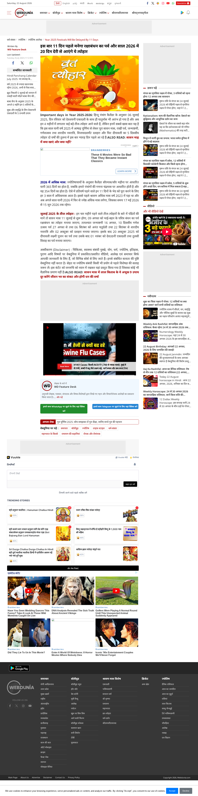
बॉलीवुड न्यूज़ (76, 684)
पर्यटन (73, 708)
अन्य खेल (145, 684)
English (66, 3)
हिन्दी (58, 3)
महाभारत (106, 708)
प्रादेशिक (44, 713)
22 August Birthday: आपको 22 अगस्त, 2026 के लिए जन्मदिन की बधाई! (164, 348)
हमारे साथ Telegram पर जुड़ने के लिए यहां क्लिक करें (115, 406)
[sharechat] (158, 3)
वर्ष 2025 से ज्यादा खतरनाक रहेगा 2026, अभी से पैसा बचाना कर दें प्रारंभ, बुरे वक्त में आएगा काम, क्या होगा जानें (21, 85)
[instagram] (163, 3)
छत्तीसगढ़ (44, 723)
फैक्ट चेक (44, 757)
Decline (185, 791)
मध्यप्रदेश (44, 718)
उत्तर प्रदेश (45, 689)
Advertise (36, 777)
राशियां (164, 698)
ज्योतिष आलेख (35, 39)
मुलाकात (74, 742)
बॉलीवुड (56, 13)
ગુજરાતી (117, 3)
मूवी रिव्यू (74, 698)
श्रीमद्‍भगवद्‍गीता (140, 13)
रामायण (106, 703)
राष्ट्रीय (43, 698)
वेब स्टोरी (74, 693)
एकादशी (106, 684)
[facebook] (148, 3)
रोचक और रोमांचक (91, 433)
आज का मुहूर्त (167, 693)
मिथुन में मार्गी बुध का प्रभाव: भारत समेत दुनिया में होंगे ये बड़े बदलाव (166, 139)
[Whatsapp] (173, 3)
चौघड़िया (165, 723)
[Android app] (19, 668)
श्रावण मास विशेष (74, 13)
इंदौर (42, 708)
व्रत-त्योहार (107, 713)
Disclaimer (47, 777)
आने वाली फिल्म (77, 718)
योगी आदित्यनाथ (47, 684)
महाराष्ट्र (43, 732)
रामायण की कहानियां (71, 433)
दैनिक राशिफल (168, 684)
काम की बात (46, 742)
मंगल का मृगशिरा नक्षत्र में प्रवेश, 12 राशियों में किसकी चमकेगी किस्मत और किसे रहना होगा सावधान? (164, 162)
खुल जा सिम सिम (78, 713)
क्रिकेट (91, 13)
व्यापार (43, 761)
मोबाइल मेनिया (46, 766)
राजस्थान (44, 737)
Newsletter (181, 3)
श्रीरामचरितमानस (120, 13)
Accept (172, 791)
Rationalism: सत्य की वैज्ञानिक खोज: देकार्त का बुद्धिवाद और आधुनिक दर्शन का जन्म (166, 117)
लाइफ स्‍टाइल (99, 428)
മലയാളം (100, 3)
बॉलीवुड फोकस (77, 723)
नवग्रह (164, 732)
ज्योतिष (102, 13)
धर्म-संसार (11, 39)
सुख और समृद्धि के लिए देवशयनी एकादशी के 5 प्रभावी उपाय (21, 111)
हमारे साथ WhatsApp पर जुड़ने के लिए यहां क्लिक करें (64, 408)
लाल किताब (166, 703)
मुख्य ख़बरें (45, 693)
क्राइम (43, 752)
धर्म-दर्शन (106, 718)
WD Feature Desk (16, 49)
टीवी (73, 737)
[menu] (10, 13)
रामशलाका (166, 718)
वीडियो (150, 206)
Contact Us (60, 777)
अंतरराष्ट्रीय (45, 703)
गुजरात (43, 727)
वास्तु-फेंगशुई (167, 708)
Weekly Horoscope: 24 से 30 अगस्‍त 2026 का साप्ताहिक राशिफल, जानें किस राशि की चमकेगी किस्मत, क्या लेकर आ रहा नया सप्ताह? (165, 393)
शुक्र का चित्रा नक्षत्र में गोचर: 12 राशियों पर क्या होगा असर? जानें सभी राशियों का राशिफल (165, 303)
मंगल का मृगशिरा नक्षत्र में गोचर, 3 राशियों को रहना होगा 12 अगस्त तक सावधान (166, 95)
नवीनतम (151, 296)
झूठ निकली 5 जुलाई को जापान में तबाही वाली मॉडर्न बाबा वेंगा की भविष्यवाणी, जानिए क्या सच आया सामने (22, 94)
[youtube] (168, 3)
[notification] (188, 12)
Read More (64, 366)
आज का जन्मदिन (169, 689)
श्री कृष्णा (106, 698)
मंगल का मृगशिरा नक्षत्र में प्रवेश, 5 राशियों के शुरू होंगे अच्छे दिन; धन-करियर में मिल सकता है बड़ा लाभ (166, 184)
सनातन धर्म (107, 693)
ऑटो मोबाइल (46, 747)
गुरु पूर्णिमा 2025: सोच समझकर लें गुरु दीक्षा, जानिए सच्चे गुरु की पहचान (89, 422)
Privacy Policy (74, 777)
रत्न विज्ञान (166, 737)
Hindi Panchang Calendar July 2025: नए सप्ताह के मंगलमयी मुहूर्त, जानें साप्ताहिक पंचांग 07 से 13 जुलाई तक (22, 77)
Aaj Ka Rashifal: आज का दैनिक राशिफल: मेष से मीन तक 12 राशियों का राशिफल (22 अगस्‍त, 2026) (166, 370)
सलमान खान (76, 727)
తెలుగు (90, 3)
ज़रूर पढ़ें (152, 88)
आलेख (73, 703)
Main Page (12, 777)
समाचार (43, 13)
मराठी (82, 3)
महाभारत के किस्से (50, 433)
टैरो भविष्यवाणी (168, 713)
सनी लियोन (75, 732)
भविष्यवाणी (107, 689)
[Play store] (182, 12)
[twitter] (153, 3)
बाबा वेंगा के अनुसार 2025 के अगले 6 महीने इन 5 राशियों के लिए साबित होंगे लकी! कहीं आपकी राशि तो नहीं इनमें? (20, 103)
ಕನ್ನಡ (109, 3)
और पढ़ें (60, 397)
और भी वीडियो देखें (153, 211)
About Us (25, 777)
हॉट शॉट (74, 689)
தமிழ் (75, 3)
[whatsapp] (31, 62)
